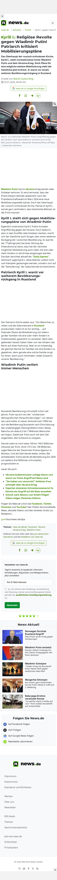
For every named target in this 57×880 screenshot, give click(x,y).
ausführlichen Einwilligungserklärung (33, 595)
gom (3, 519)
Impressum (10, 776)
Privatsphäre (11, 847)
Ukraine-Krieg (19, 530)
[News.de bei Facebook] (28, 868)
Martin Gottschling (23, 78)
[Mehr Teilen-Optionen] (38, 95)
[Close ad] (2, 16)
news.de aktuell (20, 527)
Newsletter (10, 807)
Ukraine (41, 527)
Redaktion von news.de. (32, 536)
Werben (8, 796)
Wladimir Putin (34, 530)
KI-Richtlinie (10, 841)
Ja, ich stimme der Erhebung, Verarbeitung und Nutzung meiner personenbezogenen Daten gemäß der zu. (28, 593)
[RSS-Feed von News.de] (37, 868)
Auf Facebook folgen (19, 724)
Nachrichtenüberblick (15, 827)
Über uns (9, 801)
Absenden (12, 605)
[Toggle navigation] (53, 23)
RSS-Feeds (9, 816)
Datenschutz (11, 781)
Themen (8, 821)
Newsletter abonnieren (20, 741)
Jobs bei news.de (13, 836)
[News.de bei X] (33, 868)
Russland (32, 527)
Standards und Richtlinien (17, 787)
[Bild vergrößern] (55, 104)
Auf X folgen (14, 729)
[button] (28, 88)
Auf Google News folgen (21, 735)
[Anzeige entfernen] (55, 870)
